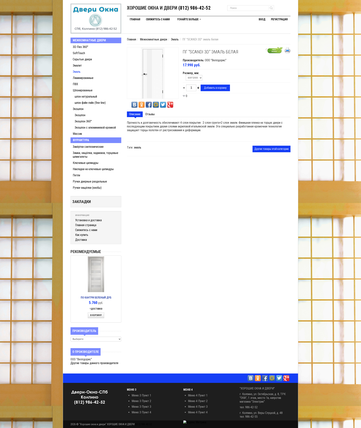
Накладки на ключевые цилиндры (93, 169)
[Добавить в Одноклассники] (142, 105)
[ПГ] (152, 73)
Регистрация (279, 19)
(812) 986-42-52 (194, 8)
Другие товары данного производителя (94, 363)
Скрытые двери (82, 59)
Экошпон (78, 109)
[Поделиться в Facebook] (149, 105)
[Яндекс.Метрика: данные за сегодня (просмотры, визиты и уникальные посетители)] (194, 422)
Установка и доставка (88, 220)
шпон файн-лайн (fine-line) (90, 103)
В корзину (96, 315)
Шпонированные (83, 90)
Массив (77, 134)
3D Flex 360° (80, 47)
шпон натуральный (86, 96)
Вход (262, 19)
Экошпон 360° (83, 121)
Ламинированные (83, 78)
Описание (134, 114)
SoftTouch (79, 53)
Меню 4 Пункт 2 (198, 401)
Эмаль (76, 71)
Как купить (81, 235)
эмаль (137, 147)
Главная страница (85, 225)
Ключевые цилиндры (85, 163)
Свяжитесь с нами (158, 19)
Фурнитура (81, 140)
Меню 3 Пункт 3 (141, 406)
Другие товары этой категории (271, 148)
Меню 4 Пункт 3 (198, 406)
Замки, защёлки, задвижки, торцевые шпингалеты (95, 154)
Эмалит (77, 65)
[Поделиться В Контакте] (134, 105)
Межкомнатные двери (89, 40)
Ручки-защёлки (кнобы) (87, 187)
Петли (76, 175)
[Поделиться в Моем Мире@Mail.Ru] (156, 105)
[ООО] (96, 18)
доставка (96, 308)
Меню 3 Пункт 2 (141, 401)
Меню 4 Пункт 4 (198, 412)
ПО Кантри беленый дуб (96, 297)
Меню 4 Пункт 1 (198, 395)
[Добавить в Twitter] (163, 105)
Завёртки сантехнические (88, 146)
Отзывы (150, 114)
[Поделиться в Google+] (170, 105)
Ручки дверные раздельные (90, 181)
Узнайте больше (188, 19)
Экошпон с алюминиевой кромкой (95, 127)
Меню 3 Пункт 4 (141, 412)
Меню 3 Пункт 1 (141, 395)
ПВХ (75, 84)
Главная (135, 19)
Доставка (81, 240)
